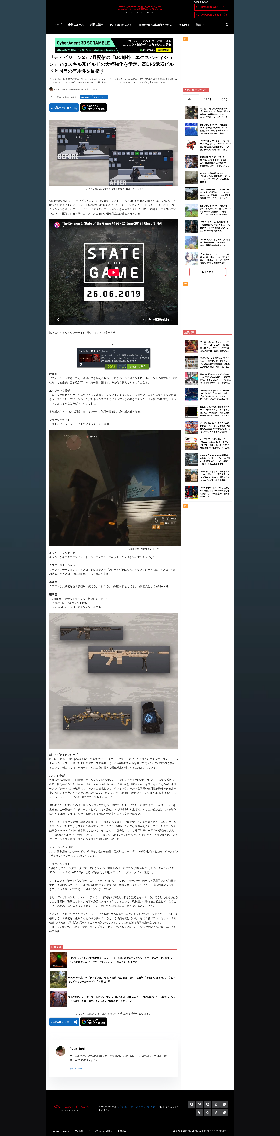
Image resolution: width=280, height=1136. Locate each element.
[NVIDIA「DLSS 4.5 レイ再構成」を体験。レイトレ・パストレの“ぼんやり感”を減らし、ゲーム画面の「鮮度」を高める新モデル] (191, 459)
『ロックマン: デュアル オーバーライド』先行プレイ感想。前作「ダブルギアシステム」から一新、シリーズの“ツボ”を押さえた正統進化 (214, 396)
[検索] (227, 24)
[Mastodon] (199, 1112)
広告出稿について (82, 1131)
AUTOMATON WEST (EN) (211, 7)
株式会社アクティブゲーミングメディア (138, 1106)
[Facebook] (207, 1112)
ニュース (93, 89)
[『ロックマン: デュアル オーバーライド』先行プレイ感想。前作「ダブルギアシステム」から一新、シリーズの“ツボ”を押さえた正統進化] (191, 394)
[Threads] (224, 1104)
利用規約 (122, 1131)
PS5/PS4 (183, 24)
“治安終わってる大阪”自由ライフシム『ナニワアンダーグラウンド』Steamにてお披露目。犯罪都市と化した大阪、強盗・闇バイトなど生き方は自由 (215, 364)
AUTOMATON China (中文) (211, 14)
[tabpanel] (208, 190)
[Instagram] (207, 1104)
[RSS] (224, 1112)
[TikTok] (216, 1112)
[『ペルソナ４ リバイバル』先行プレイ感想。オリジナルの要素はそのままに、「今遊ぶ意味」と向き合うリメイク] (191, 492)
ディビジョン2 (100, 97)
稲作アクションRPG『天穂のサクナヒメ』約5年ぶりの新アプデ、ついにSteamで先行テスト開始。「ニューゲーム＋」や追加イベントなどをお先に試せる (215, 211)
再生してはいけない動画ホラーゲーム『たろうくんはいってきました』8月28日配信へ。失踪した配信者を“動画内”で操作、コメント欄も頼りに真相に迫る (214, 412)
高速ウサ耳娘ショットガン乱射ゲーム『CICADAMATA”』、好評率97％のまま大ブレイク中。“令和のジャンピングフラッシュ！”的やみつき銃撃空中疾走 (215, 380)
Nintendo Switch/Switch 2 (155, 24)
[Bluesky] (199, 1104)
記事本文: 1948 (76, 1068)
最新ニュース (76, 24)
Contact (67, 1131)
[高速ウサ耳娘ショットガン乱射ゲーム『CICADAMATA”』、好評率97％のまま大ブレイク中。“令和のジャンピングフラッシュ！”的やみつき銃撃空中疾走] (191, 378)
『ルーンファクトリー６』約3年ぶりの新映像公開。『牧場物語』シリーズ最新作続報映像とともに (215, 242)
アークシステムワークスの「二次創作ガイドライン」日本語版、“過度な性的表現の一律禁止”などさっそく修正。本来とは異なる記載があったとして (215, 429)
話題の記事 (96, 24)
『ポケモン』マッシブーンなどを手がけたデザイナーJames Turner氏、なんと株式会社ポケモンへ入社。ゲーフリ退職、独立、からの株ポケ (215, 147)
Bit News (85, 97)
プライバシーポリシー (104, 1131)
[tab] (191, 99)
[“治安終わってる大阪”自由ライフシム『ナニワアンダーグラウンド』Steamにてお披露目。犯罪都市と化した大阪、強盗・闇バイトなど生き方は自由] (191, 362)
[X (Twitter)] (216, 1104)
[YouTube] (191, 1104)
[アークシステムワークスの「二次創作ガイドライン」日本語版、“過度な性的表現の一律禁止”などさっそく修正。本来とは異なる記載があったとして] (191, 427)
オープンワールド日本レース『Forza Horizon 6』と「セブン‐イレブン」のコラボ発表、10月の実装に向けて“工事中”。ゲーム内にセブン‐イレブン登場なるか (215, 445)
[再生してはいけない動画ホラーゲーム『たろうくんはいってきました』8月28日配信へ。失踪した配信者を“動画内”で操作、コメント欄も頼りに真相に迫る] (191, 411)
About (56, 1131)
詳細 (198, 24)
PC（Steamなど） (121, 24)
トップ (58, 24)
